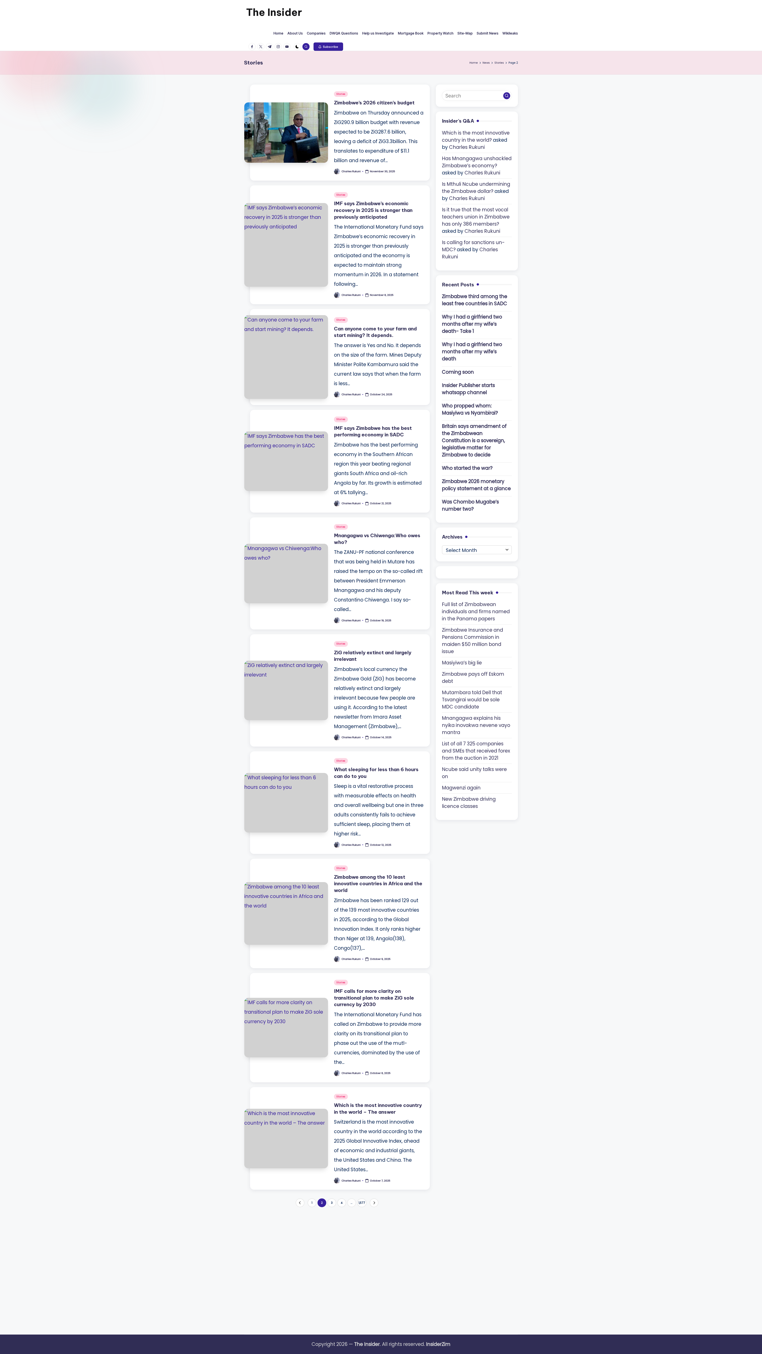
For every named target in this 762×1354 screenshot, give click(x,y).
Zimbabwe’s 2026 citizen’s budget (374, 103)
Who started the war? (467, 468)
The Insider (274, 12)
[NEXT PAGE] (374, 1202)
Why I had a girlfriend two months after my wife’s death (472, 351)
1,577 (362, 1203)
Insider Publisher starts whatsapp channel (468, 389)
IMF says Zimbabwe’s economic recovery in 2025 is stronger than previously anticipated (373, 210)
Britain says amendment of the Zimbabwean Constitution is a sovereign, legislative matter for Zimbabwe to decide (474, 440)
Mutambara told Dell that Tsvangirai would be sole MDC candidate (472, 699)
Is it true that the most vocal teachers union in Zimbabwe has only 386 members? (476, 216)
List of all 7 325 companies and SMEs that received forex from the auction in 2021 (476, 750)
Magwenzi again (461, 787)
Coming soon (458, 372)
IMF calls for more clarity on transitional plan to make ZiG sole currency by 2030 (374, 997)
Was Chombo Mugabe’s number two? (470, 505)
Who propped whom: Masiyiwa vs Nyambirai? (470, 409)
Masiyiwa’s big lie (462, 662)
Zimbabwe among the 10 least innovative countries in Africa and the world (378, 883)
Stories (340, 94)
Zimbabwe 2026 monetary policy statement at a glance (476, 485)
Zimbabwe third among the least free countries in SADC (474, 300)
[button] (328, 46)
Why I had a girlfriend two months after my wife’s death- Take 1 (472, 324)
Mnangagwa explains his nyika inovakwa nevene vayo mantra (476, 725)
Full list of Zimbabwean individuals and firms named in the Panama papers (476, 611)
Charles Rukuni (467, 147)
